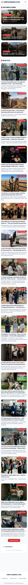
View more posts (14, 540)
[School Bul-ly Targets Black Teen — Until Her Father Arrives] (14, 465)
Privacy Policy (22, 578)
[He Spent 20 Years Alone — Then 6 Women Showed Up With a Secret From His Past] (14, 100)
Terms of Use (13, 578)
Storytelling (21, 64)
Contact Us (5, 578)
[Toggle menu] (2, 2)
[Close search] (25, 2)
